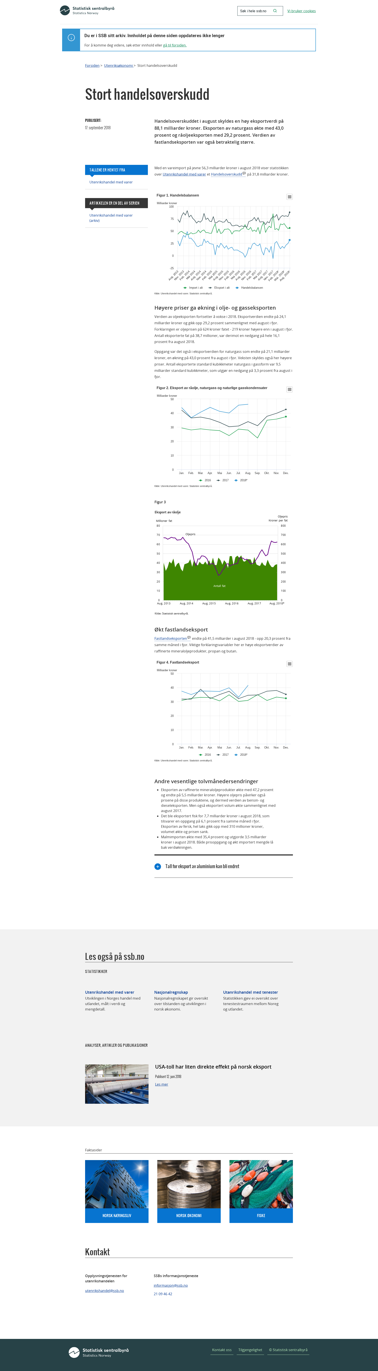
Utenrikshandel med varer (111, 182)
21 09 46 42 (163, 1294)
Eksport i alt (222, 287)
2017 (225, 480)
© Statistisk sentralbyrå (288, 1349)
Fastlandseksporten (170, 638)
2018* (243, 480)
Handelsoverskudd (226, 174)
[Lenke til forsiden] (87, 10)
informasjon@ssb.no (171, 1285)
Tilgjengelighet (250, 1349)
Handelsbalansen (252, 287)
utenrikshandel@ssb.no (104, 1290)
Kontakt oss (222, 1349)
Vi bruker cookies (301, 11)
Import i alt (196, 287)
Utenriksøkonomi (119, 65)
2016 (208, 480)
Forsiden (92, 65)
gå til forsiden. (175, 45)
